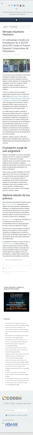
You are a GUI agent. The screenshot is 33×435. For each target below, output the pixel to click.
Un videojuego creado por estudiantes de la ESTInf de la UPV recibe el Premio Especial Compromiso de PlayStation (16, 46)
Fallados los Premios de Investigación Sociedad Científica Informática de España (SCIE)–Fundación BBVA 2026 (17, 356)
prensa (18, 54)
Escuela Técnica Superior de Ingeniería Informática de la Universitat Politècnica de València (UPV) (16, 98)
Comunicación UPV (16, 260)
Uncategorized (7, 268)
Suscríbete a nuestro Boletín (17, 415)
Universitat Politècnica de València (18, 271)
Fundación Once (9, 219)
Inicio (6, 26)
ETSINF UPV (7, 271)
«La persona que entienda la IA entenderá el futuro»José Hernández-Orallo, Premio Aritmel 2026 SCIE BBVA (16, 350)
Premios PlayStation (11, 204)
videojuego (6, 273)
